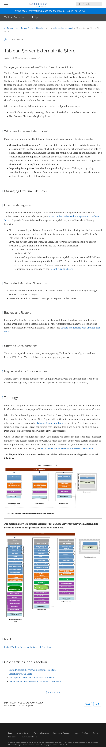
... (49, 28)
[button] (5, 39)
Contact (85, 733)
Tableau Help (12, 28)
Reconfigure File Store (61, 269)
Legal (10, 733)
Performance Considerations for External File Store (66, 448)
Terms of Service (22, 733)
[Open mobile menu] (6, 4)
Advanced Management (63, 28)
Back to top (54, 692)
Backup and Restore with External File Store (31, 677)
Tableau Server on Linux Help (33, 28)
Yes (86, 704)
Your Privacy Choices (29, 737)
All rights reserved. (38, 742)
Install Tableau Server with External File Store (27, 647)
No (96, 704)
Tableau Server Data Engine (51, 423)
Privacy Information (41, 733)
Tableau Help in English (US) (71, 11)
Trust (76, 733)
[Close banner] (102, 11)
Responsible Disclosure (61, 733)
